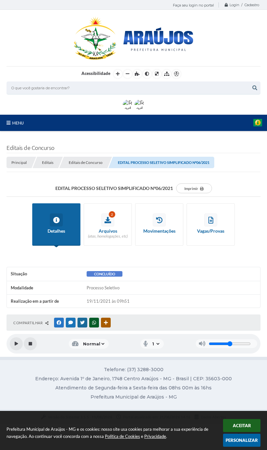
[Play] (16, 343)
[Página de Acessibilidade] (176, 74)
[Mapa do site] (166, 74)
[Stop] (30, 343)
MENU (18, 123)
